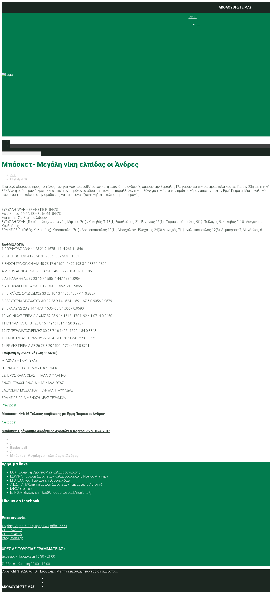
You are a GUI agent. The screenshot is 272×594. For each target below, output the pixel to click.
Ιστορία (211, 40)
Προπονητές (215, 48)
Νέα (200, 88)
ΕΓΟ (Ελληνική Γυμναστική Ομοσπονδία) (40, 480)
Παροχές (204, 80)
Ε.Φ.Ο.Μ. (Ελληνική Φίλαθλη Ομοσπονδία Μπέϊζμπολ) (51, 493)
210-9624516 (12, 534)
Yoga (218, 72)
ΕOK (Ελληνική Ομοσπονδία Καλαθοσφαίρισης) (45, 472)
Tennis (219, 68)
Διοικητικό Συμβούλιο (223, 44)
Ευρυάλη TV (214, 109)
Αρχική (202, 32)
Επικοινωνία (207, 117)
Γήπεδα (211, 76)
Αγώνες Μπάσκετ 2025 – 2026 (246, 60)
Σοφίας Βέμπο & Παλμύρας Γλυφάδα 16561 (34, 526)
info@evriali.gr (12, 538)
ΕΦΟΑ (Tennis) (21, 488)
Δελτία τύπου (216, 113)
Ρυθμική (211, 97)
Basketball (222, 56)
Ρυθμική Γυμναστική (230, 64)
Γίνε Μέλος (211, 125)
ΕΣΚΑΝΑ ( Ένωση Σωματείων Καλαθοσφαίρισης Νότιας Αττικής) (59, 476)
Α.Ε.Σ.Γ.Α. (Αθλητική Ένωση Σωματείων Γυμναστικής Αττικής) (56, 484)
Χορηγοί (203, 84)
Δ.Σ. (13, 175)
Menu (192, 17)
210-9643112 (12, 530)
